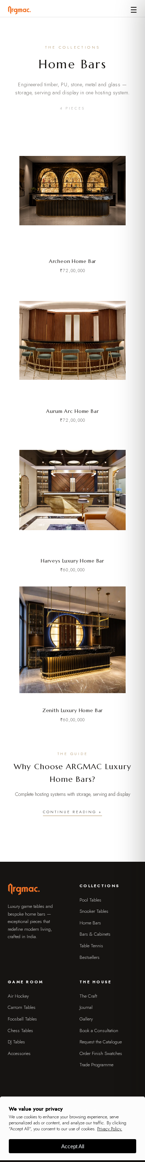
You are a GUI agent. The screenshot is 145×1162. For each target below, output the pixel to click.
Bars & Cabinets (95, 934)
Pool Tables (90, 900)
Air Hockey (18, 996)
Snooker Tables (94, 911)
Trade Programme (96, 1064)
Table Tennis (91, 945)
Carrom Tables (22, 1007)
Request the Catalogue (101, 1041)
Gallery (86, 1019)
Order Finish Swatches (101, 1053)
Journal (86, 1007)
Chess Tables (20, 1030)
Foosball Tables (22, 1019)
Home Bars (90, 922)
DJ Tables (16, 1041)
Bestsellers (90, 957)
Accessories (19, 1053)
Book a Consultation (99, 1030)
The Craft (88, 996)
